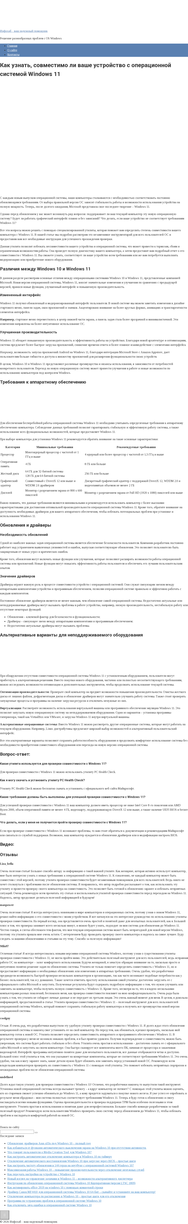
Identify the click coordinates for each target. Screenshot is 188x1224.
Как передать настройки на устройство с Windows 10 (41, 1174)
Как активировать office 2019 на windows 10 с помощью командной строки (55, 1187)
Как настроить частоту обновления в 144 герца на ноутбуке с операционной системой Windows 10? (70, 1165)
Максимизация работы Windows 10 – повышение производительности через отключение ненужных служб (75, 1169)
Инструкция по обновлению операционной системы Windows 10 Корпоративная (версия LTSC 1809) (71, 1183)
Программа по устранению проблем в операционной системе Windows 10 (54, 1200)
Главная (12, 45)
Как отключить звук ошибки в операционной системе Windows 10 (49, 1205)
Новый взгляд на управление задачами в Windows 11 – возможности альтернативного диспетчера (70, 1178)
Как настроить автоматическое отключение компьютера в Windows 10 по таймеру (59, 1156)
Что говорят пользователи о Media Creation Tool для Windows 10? (49, 1152)
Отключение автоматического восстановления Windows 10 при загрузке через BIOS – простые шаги (71, 1161)
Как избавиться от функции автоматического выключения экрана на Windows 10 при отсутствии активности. (76, 1147)
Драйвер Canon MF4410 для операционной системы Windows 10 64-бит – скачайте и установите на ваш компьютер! (81, 1191)
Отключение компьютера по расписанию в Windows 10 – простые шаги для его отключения (66, 1196)
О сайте (12, 50)
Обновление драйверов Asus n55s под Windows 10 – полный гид (49, 1143)
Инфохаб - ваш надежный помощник (24, 31)
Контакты (13, 54)
